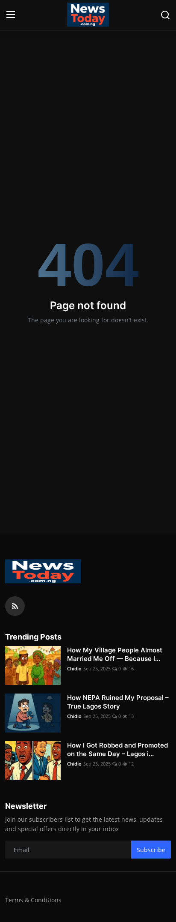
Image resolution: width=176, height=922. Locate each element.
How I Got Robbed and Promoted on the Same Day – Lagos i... (117, 749)
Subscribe (151, 850)
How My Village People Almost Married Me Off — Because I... (114, 654)
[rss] (15, 606)
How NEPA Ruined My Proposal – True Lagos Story (118, 702)
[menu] (10, 15)
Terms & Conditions (33, 900)
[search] (165, 15)
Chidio (74, 668)
